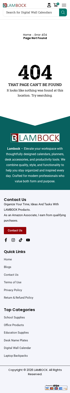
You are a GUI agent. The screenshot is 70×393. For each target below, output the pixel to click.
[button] (49, 5)
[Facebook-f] (6, 240)
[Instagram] (13, 240)
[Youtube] (28, 240)
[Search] (63, 12)
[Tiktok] (21, 240)
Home (27, 35)
